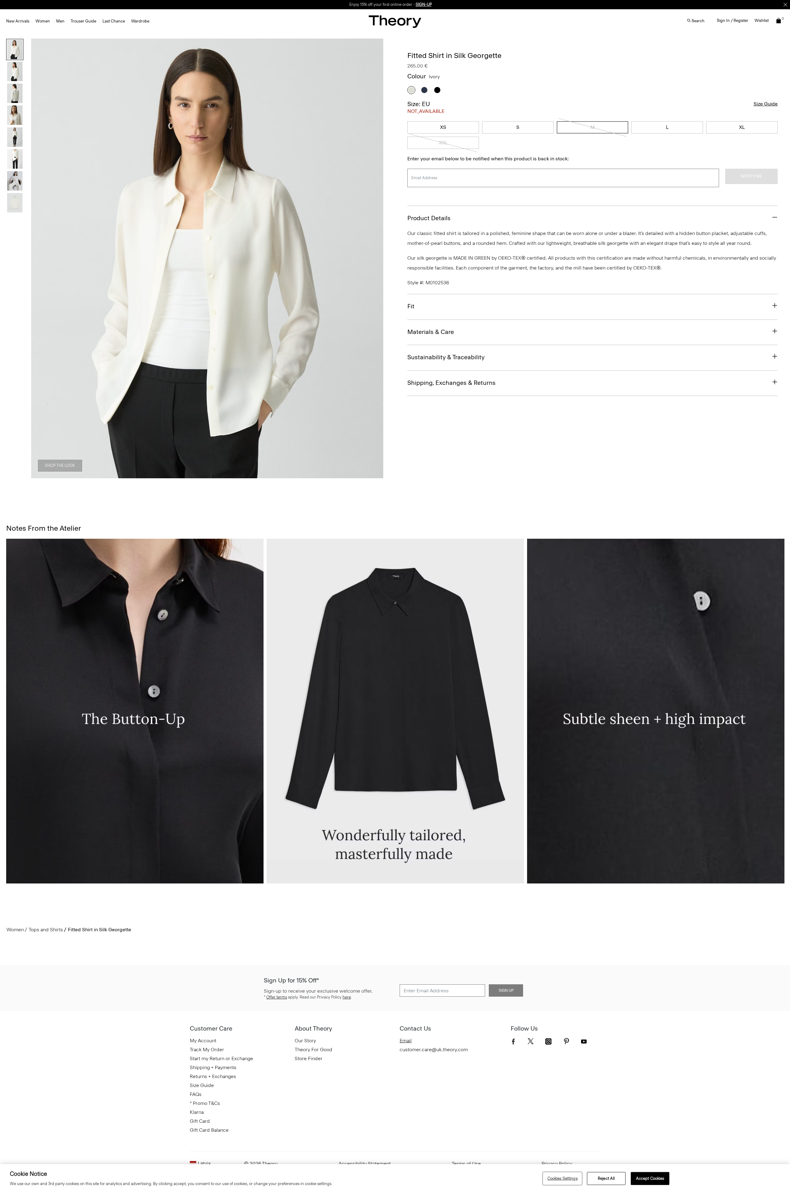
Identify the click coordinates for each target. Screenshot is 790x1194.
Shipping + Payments (213, 1067)
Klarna (197, 1112)
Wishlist (762, 20)
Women (42, 21)
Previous (40, 258)
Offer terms (276, 997)
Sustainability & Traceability (445, 357)
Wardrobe (140, 21)
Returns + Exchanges (213, 1076)
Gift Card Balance (209, 1130)
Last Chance (113, 21)
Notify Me (751, 176)
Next (374, 258)
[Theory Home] (395, 21)
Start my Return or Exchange (221, 1058)
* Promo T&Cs (205, 1103)
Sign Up (506, 990)
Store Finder (308, 1058)
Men (60, 21)
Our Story (305, 1041)
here (347, 997)
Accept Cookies (650, 1178)
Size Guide (766, 104)
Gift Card (200, 1121)
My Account (203, 1041)
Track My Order (207, 1049)
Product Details (429, 218)
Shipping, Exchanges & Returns (451, 382)
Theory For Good (313, 1049)
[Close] (785, 4)
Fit (410, 306)
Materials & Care (430, 332)
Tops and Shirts (46, 930)
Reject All (606, 1178)
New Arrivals (17, 21)
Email (406, 1041)
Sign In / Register (732, 20)
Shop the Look (60, 465)
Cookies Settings (562, 1178)
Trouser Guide (83, 21)
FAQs (196, 1094)
